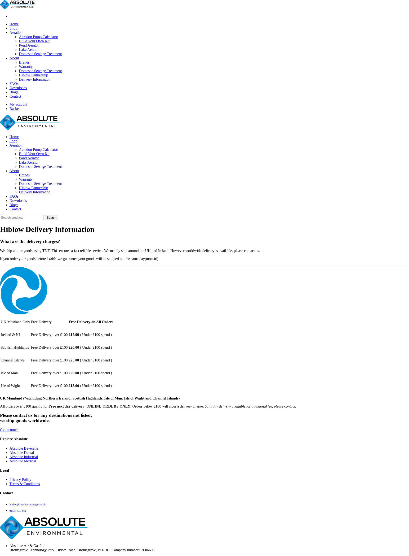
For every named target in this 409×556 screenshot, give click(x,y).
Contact (15, 96)
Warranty (26, 67)
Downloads (18, 88)
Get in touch (9, 430)
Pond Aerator (29, 45)
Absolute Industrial (23, 457)
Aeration (15, 32)
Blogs (13, 92)
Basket (14, 109)
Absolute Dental (21, 453)
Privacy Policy (20, 480)
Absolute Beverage (23, 448)
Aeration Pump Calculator (38, 37)
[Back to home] (18, 8)
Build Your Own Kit (34, 41)
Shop (13, 28)
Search (51, 217)
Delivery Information (34, 79)
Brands (24, 62)
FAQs (13, 84)
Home (14, 24)
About (14, 58)
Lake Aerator (29, 50)
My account (18, 104)
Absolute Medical (22, 461)
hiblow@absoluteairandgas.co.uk (27, 504)
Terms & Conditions (24, 484)
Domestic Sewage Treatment (40, 54)
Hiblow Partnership (33, 75)
